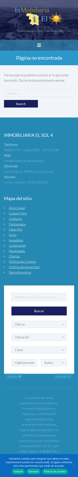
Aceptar (18, 471)
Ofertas (14, 256)
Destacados (17, 224)
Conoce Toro (18, 213)
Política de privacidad (24, 267)
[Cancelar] (73, 465)
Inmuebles (16, 240)
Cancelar (33, 471)
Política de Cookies (22, 262)
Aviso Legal (17, 208)
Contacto (15, 219)
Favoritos (15, 229)
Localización (17, 245)
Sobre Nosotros (20, 272)
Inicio (13, 235)
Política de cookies (55, 471)
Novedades (17, 251)
